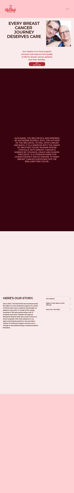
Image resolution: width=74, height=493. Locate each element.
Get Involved (37, 64)
